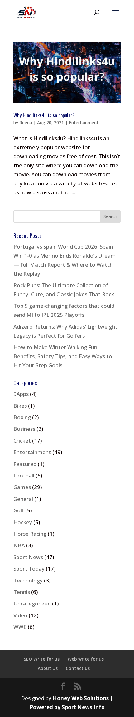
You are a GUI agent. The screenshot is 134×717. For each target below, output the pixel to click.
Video (20, 615)
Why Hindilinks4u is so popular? (44, 115)
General (23, 498)
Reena (25, 123)
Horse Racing (29, 533)
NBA (19, 545)
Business (24, 428)
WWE (19, 626)
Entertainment (83, 123)
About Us (48, 668)
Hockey (22, 522)
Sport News (28, 557)
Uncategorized (32, 603)
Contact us (78, 668)
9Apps (21, 393)
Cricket (22, 440)
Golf (18, 510)
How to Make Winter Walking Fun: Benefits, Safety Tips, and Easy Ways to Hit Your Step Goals (62, 356)
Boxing (22, 417)
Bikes (20, 405)
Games (22, 487)
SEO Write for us (42, 659)
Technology (28, 580)
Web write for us (86, 659)
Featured (24, 464)
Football (23, 475)
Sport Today (29, 568)
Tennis (21, 592)
